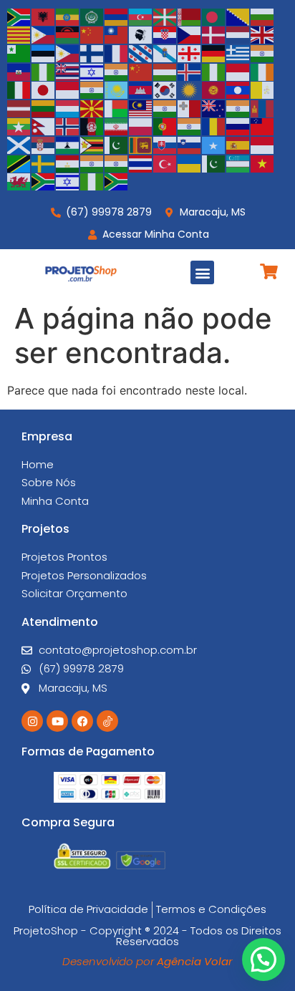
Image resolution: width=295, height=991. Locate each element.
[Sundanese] (263, 144)
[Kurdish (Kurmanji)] (190, 89)
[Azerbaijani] (141, 16)
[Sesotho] (68, 144)
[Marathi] (238, 107)
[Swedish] (44, 162)
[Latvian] (19, 107)
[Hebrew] (92, 71)
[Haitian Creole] (19, 71)
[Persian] (117, 126)
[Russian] (238, 126)
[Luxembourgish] (68, 107)
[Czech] (190, 34)
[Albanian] (44, 16)
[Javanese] (68, 89)
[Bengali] (214, 16)
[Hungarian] (165, 71)
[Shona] (92, 144)
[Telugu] (117, 162)
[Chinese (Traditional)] (117, 34)
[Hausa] (44, 71)
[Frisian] (141, 52)
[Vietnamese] (263, 162)
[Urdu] (214, 162)
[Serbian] (44, 144)
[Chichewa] (68, 34)
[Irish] (263, 71)
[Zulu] (117, 181)
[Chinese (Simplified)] (92, 34)
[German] (214, 52)
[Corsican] (141, 34)
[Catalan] (19, 34)
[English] (263, 34)
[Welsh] (19, 181)
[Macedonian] (92, 107)
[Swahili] (19, 162)
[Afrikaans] (19, 16)
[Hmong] (141, 71)
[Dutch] (238, 34)
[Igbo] (214, 71)
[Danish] (214, 34)
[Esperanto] (19, 52)
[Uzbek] (238, 162)
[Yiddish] (68, 181)
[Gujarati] (263, 52)
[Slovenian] (190, 144)
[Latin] (263, 89)
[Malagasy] (117, 107)
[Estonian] (44, 52)
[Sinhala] (141, 144)
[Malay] (141, 107)
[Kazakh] (117, 89)
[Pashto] (92, 126)
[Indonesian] (238, 71)
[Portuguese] (165, 126)
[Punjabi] (190, 126)
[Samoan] (263, 126)
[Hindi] (117, 71)
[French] (117, 52)
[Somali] (214, 144)
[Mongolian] (263, 107)
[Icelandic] (190, 71)
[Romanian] (214, 126)
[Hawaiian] (68, 71)
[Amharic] (68, 16)
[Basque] (165, 16)
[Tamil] (92, 162)
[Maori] (214, 107)
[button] (202, 272)
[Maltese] (190, 107)
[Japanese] (44, 89)
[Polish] (141, 126)
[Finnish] (92, 52)
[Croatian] (165, 34)
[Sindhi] (117, 144)
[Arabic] (92, 16)
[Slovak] (165, 144)
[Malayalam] (165, 107)
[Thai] (141, 162)
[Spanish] (238, 144)
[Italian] (19, 89)
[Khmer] (141, 89)
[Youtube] (57, 721)
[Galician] (165, 52)
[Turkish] (165, 162)
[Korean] (165, 89)
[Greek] (238, 52)
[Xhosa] (44, 181)
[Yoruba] (92, 181)
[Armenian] (117, 16)
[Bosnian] (238, 16)
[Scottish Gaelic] (19, 144)
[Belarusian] (190, 16)
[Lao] (238, 89)
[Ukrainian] (190, 162)
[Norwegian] (68, 126)
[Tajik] (68, 162)
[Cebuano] (44, 34)
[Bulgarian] (263, 16)
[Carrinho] (269, 271)
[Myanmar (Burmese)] (19, 126)
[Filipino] (68, 52)
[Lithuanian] (44, 107)
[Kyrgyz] (214, 89)
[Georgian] (190, 52)
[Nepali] (44, 126)
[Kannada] (92, 89)
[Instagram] (32, 721)
